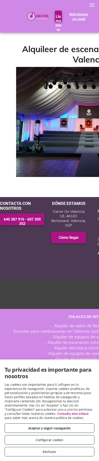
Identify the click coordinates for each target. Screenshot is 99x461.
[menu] (92, 5)
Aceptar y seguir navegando (49, 428)
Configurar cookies (49, 440)
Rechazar (49, 451)
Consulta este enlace (72, 413)
